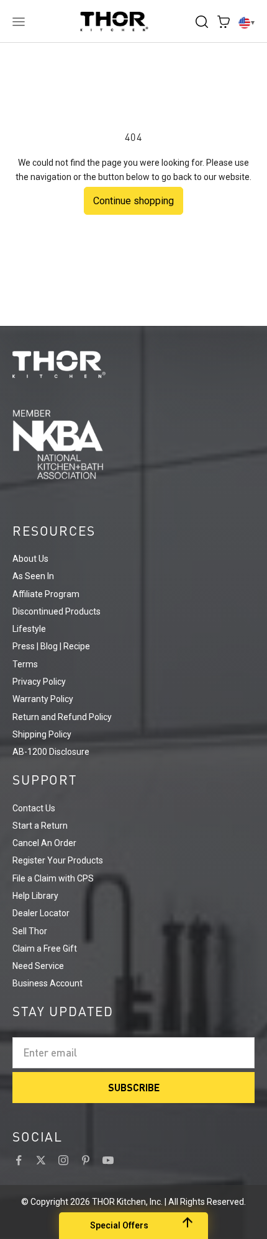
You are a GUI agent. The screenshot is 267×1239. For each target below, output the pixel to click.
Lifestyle (29, 629)
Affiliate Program (45, 594)
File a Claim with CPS (53, 878)
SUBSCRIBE (134, 1087)
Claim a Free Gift (44, 948)
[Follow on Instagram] (63, 1160)
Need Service (38, 966)
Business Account (47, 983)
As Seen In (33, 576)
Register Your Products (57, 860)
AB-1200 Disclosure (50, 752)
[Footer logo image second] (133, 444)
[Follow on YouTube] (108, 1160)
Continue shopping (133, 201)
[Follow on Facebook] (18, 1160)
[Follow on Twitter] (41, 1160)
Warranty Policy (42, 699)
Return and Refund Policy (62, 717)
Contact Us (33, 808)
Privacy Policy (39, 682)
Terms (25, 664)
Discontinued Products (56, 611)
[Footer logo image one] (133, 364)
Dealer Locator (41, 913)
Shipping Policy (41, 734)
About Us (30, 559)
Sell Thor (29, 931)
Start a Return (40, 826)
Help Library (35, 896)
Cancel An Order (44, 843)
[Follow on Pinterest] (85, 1160)
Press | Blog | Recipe (51, 646)
